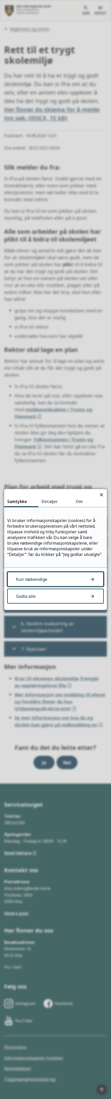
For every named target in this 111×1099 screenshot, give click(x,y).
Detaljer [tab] (50, 501)
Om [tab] (79, 501)
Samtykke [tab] (17, 501)
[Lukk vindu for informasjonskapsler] (101, 494)
